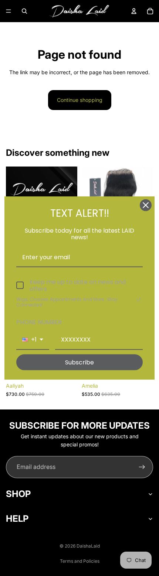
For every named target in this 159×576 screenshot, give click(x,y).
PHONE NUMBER (39, 322)
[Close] (146, 205)
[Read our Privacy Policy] (139, 300)
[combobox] (32, 340)
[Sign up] (142, 467)
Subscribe (79, 362)
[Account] (134, 11)
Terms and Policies (79, 561)
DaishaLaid (88, 546)
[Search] (24, 11)
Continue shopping (79, 100)
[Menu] (8, 11)
